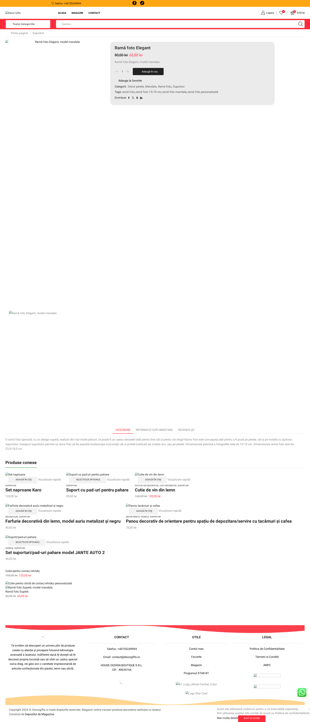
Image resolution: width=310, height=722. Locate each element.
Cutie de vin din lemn (155, 490)
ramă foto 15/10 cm (148, 92)
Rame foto (164, 86)
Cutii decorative (168, 485)
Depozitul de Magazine (39, 714)
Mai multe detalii (227, 718)
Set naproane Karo (23, 490)
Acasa (62, 12)
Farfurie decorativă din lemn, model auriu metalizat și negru (63, 521)
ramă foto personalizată (203, 92)
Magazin (77, 12)
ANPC (267, 665)
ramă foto (128, 92)
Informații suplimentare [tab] (154, 430)
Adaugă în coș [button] (24, 479)
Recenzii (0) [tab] (186, 430)
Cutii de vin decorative (146, 485)
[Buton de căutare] (300, 24)
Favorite (196, 657)
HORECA (145, 517)
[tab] (123, 430)
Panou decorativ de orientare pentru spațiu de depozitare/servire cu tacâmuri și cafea (209, 521)
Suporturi (38, 33)
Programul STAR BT (196, 673)
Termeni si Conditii (267, 657)
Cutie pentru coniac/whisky (22, 571)
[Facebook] (134, 3)
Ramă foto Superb (17, 591)
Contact (94, 12)
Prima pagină (19, 33)
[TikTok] (142, 3)
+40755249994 (127, 649)
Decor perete (136, 86)
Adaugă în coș (150, 71)
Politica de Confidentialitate (267, 648)
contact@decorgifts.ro (126, 657)
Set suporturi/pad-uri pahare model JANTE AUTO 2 (55, 552)
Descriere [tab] (123, 430)
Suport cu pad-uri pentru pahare (97, 490)
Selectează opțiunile (88, 479)
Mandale (150, 86)
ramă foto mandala (174, 92)
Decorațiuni (11, 517)
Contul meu (196, 648)
